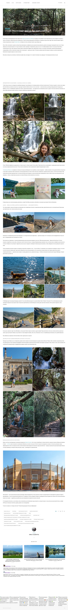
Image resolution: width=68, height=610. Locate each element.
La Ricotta (8, 444)
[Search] (64, 2)
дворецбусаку (36, 515)
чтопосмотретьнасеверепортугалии (26, 523)
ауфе (30, 513)
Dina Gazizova (34, 534)
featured (14, 511)
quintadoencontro (34, 511)
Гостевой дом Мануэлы (7, 169)
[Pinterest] (61, 32)
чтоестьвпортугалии (18, 521)
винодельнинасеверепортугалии (11, 515)
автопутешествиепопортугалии (19, 513)
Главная (8, 2)
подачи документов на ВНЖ (27, 38)
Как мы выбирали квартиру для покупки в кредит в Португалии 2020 (55, 560)
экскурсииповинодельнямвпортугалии (12, 525)
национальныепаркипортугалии (10, 519)
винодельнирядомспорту (25, 515)
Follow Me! (34, 601)
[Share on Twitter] (59, 32)
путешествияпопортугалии (25, 519)
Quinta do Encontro (28, 442)
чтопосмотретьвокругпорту (10, 523)
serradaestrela (7, 513)
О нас (13, 2)
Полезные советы (36, 2)
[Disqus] (34, 577)
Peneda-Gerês (17, 42)
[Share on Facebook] (58, 32)
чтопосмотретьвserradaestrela (32, 521)
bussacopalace (7, 511)
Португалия (18, 2)
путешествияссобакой (38, 519)
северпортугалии (7, 521)
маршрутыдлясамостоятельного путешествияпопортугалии (17, 517)
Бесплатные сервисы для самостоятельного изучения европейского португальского (12, 560)
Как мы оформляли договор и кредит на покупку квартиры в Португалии (34, 560)
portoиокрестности (23, 511)
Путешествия (26, 2)
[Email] (62, 32)
